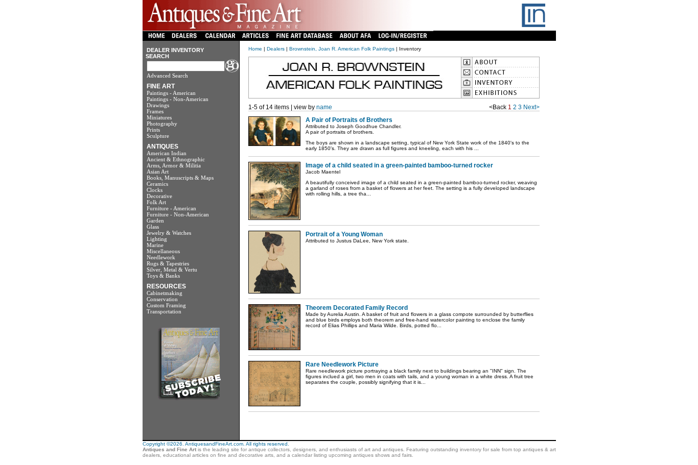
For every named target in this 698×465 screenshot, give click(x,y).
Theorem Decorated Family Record (357, 307)
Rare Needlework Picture (342, 364)
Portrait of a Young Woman (344, 234)
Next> (531, 107)
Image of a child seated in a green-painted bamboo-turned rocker (399, 165)
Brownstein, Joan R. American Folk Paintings (341, 49)
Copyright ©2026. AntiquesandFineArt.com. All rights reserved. (216, 444)
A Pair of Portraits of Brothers (349, 120)
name (324, 107)
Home (255, 49)
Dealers (276, 49)
